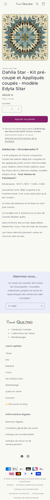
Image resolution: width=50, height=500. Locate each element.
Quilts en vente (14, 391)
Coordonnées (38, 493)
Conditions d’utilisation (19, 493)
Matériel (10, 366)
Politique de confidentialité (20, 434)
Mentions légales (14, 421)
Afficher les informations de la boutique (21, 140)
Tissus (9, 353)
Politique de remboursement (26, 498)
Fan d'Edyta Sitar (14, 378)
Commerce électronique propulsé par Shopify (26, 482)
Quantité (6, 103)
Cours (9, 372)
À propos (10, 397)
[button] (5, 4)
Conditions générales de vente (22, 428)
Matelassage (12, 385)
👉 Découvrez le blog (16, 404)
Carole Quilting (18, 479)
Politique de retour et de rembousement (18, 443)
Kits (7, 359)
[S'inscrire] (41, 306)
